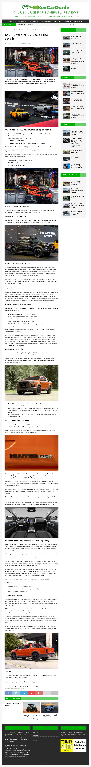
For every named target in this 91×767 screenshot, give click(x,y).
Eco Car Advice (46, 21)
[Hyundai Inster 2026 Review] (66, 69)
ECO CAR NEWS (67, 77)
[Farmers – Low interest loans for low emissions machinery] (31, 707)
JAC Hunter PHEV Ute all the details (77, 100)
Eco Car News (33, 21)
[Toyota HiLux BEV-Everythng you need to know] (66, 205)
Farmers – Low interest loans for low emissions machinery (31, 717)
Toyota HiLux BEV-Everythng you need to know (77, 205)
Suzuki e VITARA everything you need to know (77, 212)
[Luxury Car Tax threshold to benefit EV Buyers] (66, 183)
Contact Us (78, 21)
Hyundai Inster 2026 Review (77, 67)
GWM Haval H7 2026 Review (76, 44)
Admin (18, 43)
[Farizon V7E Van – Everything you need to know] (66, 93)
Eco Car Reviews (20, 21)
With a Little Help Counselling (68, 734)
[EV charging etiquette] (66, 159)
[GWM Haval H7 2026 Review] (66, 45)
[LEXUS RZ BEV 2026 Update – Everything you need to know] (66, 60)
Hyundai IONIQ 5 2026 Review (76, 51)
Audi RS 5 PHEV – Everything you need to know (77, 85)
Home (10, 21)
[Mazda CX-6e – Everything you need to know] (66, 116)
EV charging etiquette (75, 158)
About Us (68, 21)
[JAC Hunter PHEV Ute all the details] (66, 101)
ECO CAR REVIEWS (68, 30)
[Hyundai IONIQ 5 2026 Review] (66, 52)
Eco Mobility (58, 21)
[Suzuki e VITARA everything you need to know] (66, 213)
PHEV (45, 481)
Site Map (35, 740)
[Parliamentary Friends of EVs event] (49, 707)
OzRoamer (69, 732)
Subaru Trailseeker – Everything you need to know (77, 108)
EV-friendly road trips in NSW (76, 151)
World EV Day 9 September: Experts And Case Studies (77, 165)
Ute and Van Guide (78, 732)
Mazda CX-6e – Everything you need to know (77, 115)
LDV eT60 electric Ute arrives (13, 705)
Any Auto (63, 732)
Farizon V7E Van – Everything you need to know (77, 93)
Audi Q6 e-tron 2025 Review (76, 37)
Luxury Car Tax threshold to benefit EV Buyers (77, 182)
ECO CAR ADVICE (68, 125)
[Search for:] (77, 24)
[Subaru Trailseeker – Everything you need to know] (66, 108)
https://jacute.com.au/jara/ (15, 689)
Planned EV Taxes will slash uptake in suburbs (77, 132)
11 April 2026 (10, 43)
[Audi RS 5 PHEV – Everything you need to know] (66, 86)
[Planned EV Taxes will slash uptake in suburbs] (66, 133)
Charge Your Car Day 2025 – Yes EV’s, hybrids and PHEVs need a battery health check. (76, 143)
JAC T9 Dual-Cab (29, 414)
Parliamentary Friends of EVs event (49, 716)
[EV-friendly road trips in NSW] (66, 152)
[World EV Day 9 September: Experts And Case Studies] (66, 166)
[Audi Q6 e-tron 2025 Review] (66, 38)
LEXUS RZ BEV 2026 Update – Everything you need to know (77, 60)
